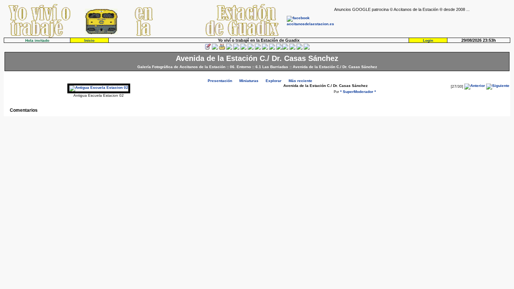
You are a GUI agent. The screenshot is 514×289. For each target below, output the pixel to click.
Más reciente (300, 81)
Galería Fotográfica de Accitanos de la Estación (181, 67)
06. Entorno (240, 67)
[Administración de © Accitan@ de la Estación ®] (307, 48)
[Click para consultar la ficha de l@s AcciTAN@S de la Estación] (229, 48)
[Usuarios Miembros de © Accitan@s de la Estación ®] (272, 48)
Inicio (89, 40)
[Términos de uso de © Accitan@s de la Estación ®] (300, 48)
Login (428, 40)
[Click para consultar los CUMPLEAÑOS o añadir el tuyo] (222, 48)
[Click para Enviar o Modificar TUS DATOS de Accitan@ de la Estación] (208, 48)
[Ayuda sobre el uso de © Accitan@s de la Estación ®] (279, 48)
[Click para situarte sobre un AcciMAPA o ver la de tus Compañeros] (236, 48)
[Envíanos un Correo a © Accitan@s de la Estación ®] (292, 48)
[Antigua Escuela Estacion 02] (98, 87)
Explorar (273, 81)
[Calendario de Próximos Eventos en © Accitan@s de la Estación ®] (265, 48)
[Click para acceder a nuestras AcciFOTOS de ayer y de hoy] (215, 48)
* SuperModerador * (358, 92)
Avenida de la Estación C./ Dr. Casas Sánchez (335, 67)
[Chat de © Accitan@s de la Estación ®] (285, 48)
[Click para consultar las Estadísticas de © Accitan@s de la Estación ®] (251, 48)
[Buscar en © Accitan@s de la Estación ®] (258, 48)
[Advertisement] (422, 23)
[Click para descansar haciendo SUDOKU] (243, 48)
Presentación (220, 81)
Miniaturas (249, 81)
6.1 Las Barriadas (271, 67)
